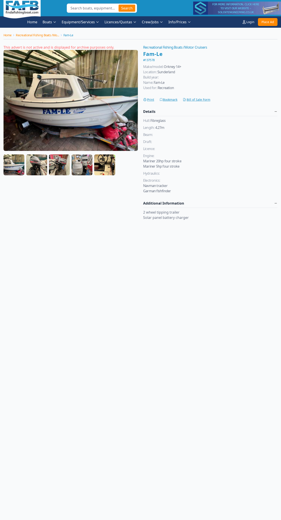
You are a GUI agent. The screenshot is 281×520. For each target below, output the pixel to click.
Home (32, 22)
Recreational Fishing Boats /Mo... (37, 35)
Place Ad (267, 22)
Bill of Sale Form (198, 99)
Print (150, 99)
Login (250, 22)
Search (127, 8)
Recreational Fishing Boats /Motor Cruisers (175, 47)
